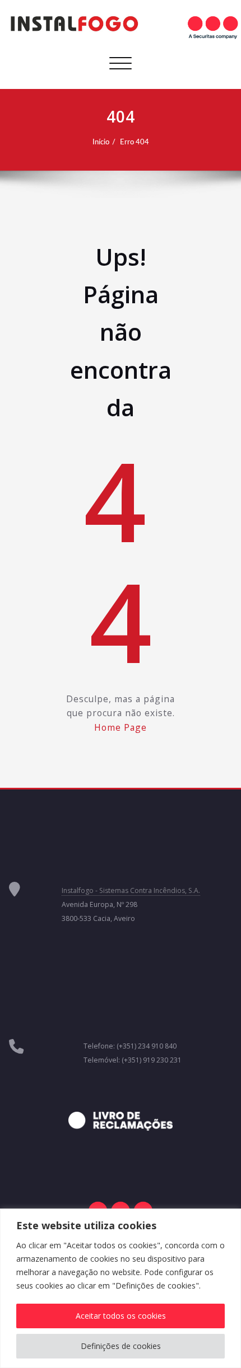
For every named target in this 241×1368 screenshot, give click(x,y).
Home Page (120, 727)
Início (100, 142)
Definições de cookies (121, 1346)
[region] (120, 1288)
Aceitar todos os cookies (121, 1315)
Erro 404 (134, 142)
